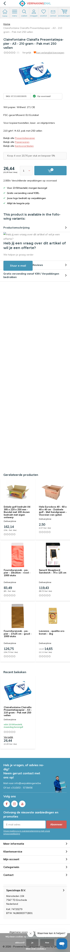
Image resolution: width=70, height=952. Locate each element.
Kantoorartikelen (24, 145)
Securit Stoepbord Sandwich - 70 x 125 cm (52, 571)
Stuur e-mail (18, 265)
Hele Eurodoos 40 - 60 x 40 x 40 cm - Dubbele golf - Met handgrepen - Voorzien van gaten (53, 510)
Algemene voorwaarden (23, 932)
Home (6, 24)
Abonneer (56, 824)
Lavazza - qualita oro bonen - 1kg (51, 632)
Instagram (14, 804)
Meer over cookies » (36, 948)
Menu (14, 16)
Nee (47, 942)
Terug (4, 3)
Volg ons (9, 796)
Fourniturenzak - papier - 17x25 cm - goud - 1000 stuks (18, 633)
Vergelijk (26, 52)
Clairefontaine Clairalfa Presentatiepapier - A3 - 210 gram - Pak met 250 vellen (18, 711)
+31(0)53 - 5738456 (21, 787)
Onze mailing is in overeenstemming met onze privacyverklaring (26, 832)
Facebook (6, 804)
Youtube (22, 804)
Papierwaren (22, 142)
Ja (32, 942)
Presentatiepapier (25, 138)
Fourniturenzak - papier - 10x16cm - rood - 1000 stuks (17, 573)
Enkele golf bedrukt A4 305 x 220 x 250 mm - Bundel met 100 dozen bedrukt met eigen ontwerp (17, 512)
